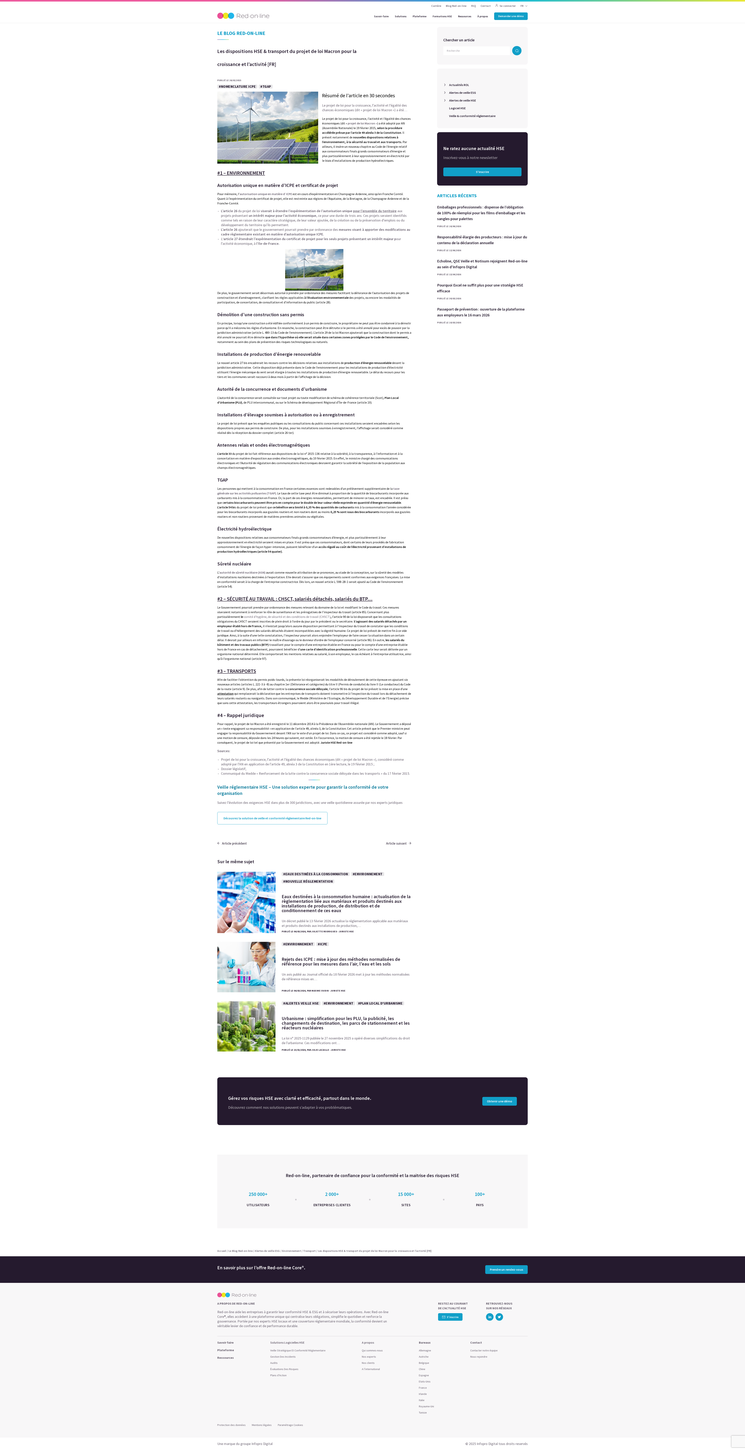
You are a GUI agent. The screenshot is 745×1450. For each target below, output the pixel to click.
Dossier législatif (233, 769)
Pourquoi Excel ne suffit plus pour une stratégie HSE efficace (480, 288)
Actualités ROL (459, 85)
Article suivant (396, 843)
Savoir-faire (381, 16)
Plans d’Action (278, 1375)
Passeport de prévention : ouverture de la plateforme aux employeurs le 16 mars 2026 (481, 312)
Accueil (221, 1251)
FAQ (473, 6)
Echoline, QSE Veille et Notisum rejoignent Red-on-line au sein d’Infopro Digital (482, 264)
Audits (274, 1363)
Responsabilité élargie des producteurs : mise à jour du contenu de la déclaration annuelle (482, 239)
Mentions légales (262, 1425)
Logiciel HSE (457, 108)
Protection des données (231, 1425)
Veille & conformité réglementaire (472, 116)
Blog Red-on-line (456, 6)
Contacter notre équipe (484, 1350)
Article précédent (234, 843)
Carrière (436, 6)
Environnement (291, 1251)
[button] (734, 1438)
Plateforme (419, 16)
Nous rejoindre (478, 1356)
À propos (482, 16)
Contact (486, 6)
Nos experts (369, 1356)
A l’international (371, 1369)
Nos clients (368, 1363)
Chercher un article (459, 39)
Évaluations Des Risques (284, 1369)
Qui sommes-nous (372, 1350)
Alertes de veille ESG (462, 93)
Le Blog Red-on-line (241, 1251)
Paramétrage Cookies (290, 1425)
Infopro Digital (262, 1443)
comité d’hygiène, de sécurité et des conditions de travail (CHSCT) (287, 617)
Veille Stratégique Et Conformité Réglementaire (298, 1350)
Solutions (400, 16)
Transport (309, 1251)
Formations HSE (442, 16)
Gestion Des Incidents (283, 1356)
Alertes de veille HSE (462, 100)
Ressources (464, 16)
